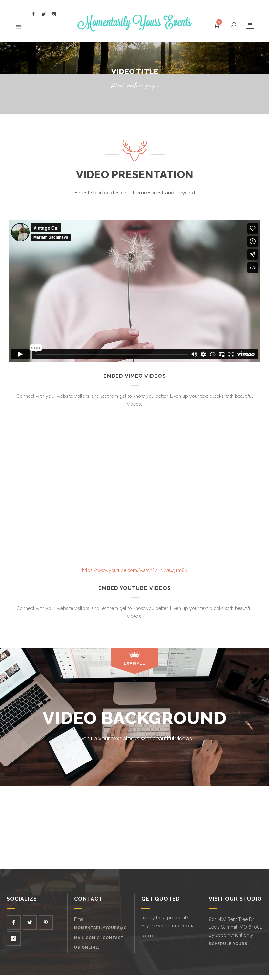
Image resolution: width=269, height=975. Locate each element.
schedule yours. (229, 944)
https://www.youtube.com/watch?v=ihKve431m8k (134, 570)
